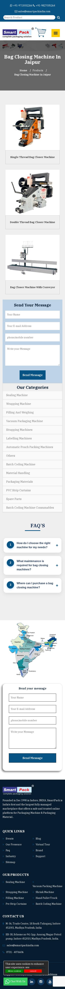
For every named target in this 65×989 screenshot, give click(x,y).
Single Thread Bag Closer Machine (32, 157)
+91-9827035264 (45, 5)
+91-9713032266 (22, 5)
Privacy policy (37, 967)
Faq (8, 850)
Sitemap (10, 862)
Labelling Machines (19, 438)
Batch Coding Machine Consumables (30, 507)
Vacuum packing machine (47, 886)
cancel (33, 971)
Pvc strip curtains (16, 903)
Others (10, 455)
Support (40, 856)
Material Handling (18, 473)
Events (10, 838)
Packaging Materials (19, 481)
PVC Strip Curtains (18, 490)
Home (23, 70)
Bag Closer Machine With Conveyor (32, 287)
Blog (38, 838)
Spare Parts (13, 499)
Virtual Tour (43, 844)
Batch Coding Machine (20, 464)
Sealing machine (15, 882)
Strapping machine (17, 892)
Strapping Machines (19, 429)
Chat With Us (18, 981)
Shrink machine (45, 892)
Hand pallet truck (46, 898)
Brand (39, 850)
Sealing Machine (17, 395)
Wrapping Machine (18, 403)
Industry (11, 856)
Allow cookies (14, 971)
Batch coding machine (49, 903)
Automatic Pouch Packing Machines (29, 447)
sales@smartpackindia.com (34, 11)
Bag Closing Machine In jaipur (32, 74)
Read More (20, 817)
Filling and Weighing (20, 412)
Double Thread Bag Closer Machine (32, 222)
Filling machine (15, 898)
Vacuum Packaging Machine (24, 421)
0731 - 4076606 (15, 952)
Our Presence (14, 844)
